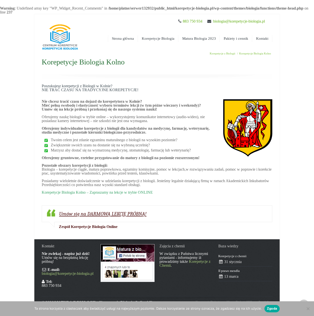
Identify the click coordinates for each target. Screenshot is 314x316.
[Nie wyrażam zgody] (307, 308)
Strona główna (123, 38)
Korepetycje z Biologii (222, 53)
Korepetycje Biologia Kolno (255, 53)
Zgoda (272, 308)
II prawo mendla (229, 271)
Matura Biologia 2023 (199, 38)
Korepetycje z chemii (232, 256)
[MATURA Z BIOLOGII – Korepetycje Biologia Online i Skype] (60, 32)
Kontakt (262, 38)
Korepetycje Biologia (158, 38)
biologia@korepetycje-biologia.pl (239, 21)
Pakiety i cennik (236, 38)
